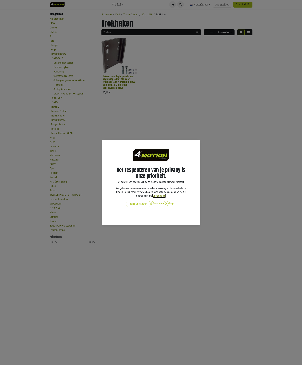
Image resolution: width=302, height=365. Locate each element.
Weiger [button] (171, 203)
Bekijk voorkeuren (138, 203)
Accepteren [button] (158, 203)
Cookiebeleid (159, 195)
